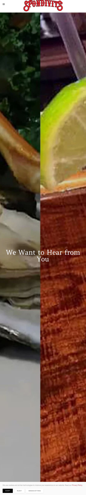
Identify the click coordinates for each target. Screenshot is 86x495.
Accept (7, 491)
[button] (4, 4)
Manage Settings (35, 491)
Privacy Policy (77, 485)
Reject (19, 491)
